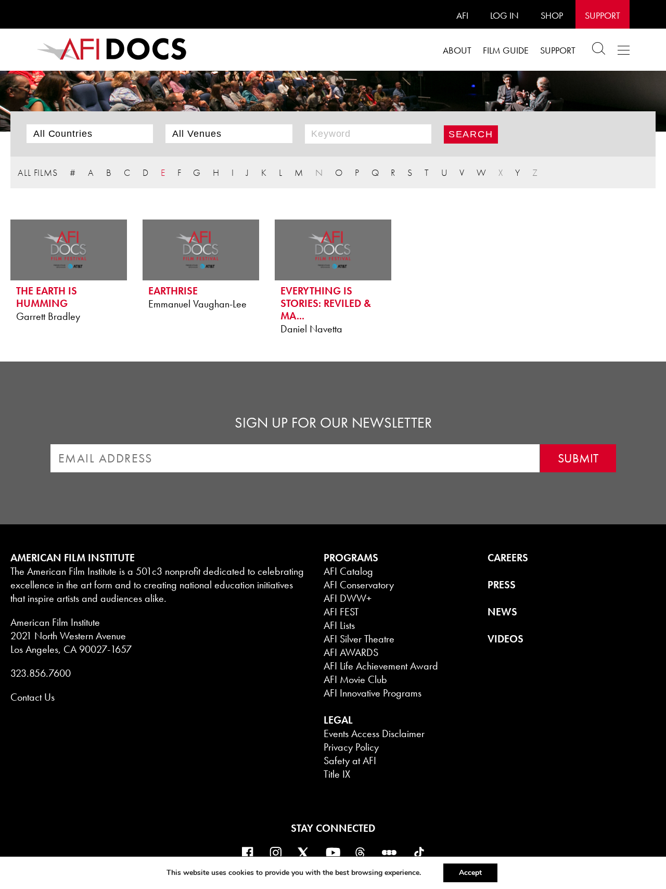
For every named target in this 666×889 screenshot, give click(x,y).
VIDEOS (505, 639)
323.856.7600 (40, 673)
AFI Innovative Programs (372, 693)
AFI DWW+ (348, 598)
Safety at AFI (350, 760)
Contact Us (32, 697)
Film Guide (506, 50)
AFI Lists (339, 625)
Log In (504, 15)
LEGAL (338, 720)
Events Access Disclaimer (374, 733)
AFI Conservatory (359, 584)
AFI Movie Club (355, 679)
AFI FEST (341, 612)
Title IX (337, 774)
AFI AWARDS (351, 652)
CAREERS (508, 557)
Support (602, 15)
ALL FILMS (38, 172)
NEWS (502, 612)
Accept (470, 873)
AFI (462, 15)
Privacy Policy (351, 747)
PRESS (502, 584)
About (457, 50)
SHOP (552, 15)
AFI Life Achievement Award (381, 666)
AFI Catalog (348, 571)
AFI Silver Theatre (359, 639)
